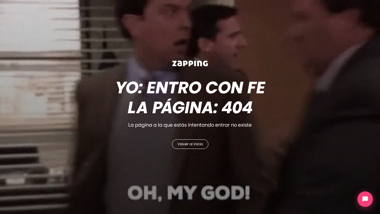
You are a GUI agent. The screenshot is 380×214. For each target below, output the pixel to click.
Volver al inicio (190, 144)
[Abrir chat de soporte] (365, 199)
